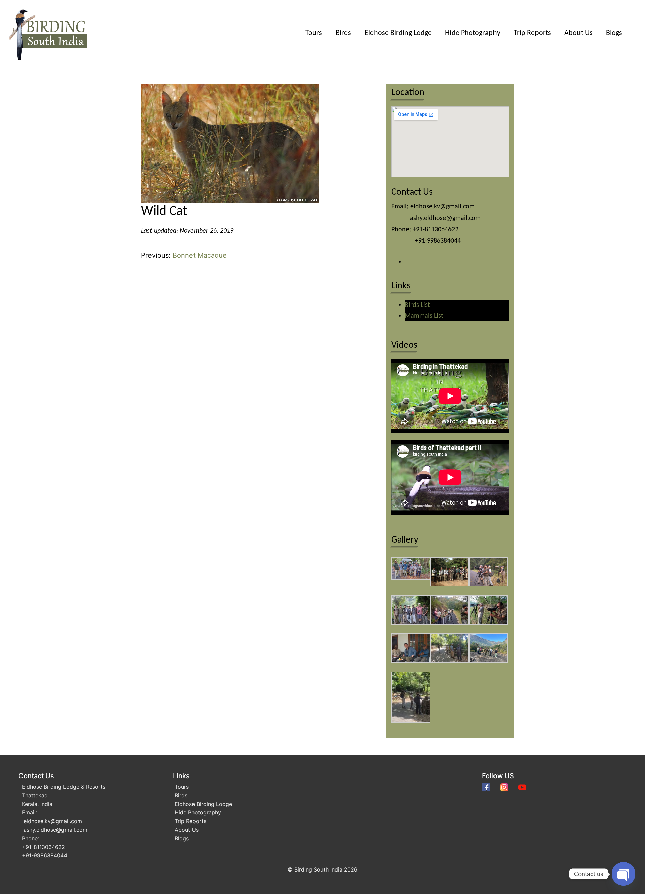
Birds (343, 33)
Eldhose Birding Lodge (398, 33)
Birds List (417, 305)
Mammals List (424, 316)
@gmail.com (66, 821)
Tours (313, 33)
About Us (578, 33)
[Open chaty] (623, 874)
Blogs (614, 33)
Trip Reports (532, 33)
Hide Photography (472, 33)
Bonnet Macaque (200, 255)
